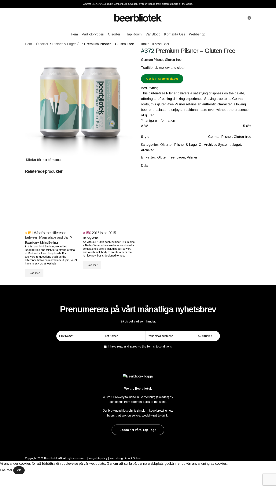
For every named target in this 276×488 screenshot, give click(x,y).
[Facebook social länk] (151, 165)
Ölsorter (42, 44)
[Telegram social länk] (170, 165)
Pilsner (192, 157)
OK (19, 470)
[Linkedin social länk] (165, 165)
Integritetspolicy (97, 458)
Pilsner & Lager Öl (66, 44)
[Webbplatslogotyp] (138, 18)
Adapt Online (133, 458)
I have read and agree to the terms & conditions (140, 346)
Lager (180, 157)
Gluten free (166, 157)
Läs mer (6, 470)
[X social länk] (156, 165)
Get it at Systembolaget (162, 78)
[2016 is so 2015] (109, 204)
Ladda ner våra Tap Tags (138, 430)
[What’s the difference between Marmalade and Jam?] (51, 204)
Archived (147, 150)
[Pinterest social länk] (161, 165)
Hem (28, 44)
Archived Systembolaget (222, 145)
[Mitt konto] (237, 18)
